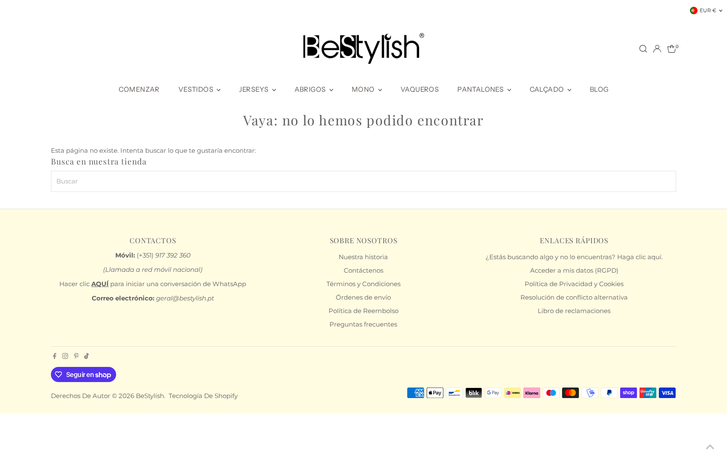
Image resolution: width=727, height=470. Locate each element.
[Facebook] (54, 357)
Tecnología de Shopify (203, 396)
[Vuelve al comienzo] (710, 446)
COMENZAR (139, 89)
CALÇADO (547, 89)
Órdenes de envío (363, 297)
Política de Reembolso (363, 311)
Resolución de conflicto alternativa (574, 297)
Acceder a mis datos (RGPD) (574, 270)
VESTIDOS (196, 89)
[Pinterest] (76, 357)
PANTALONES (481, 89)
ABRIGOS (311, 89)
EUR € (708, 10)
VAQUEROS (420, 89)
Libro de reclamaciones (574, 311)
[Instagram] (65, 357)
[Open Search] (643, 49)
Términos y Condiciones (363, 284)
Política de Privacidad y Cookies (574, 284)
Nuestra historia (363, 257)
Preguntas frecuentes (363, 324)
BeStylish (150, 396)
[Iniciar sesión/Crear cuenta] (657, 49)
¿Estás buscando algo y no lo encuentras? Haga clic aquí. (574, 257)
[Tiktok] (86, 357)
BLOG (599, 89)
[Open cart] (671, 49)
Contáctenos (363, 270)
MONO (364, 89)
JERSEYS (254, 89)
